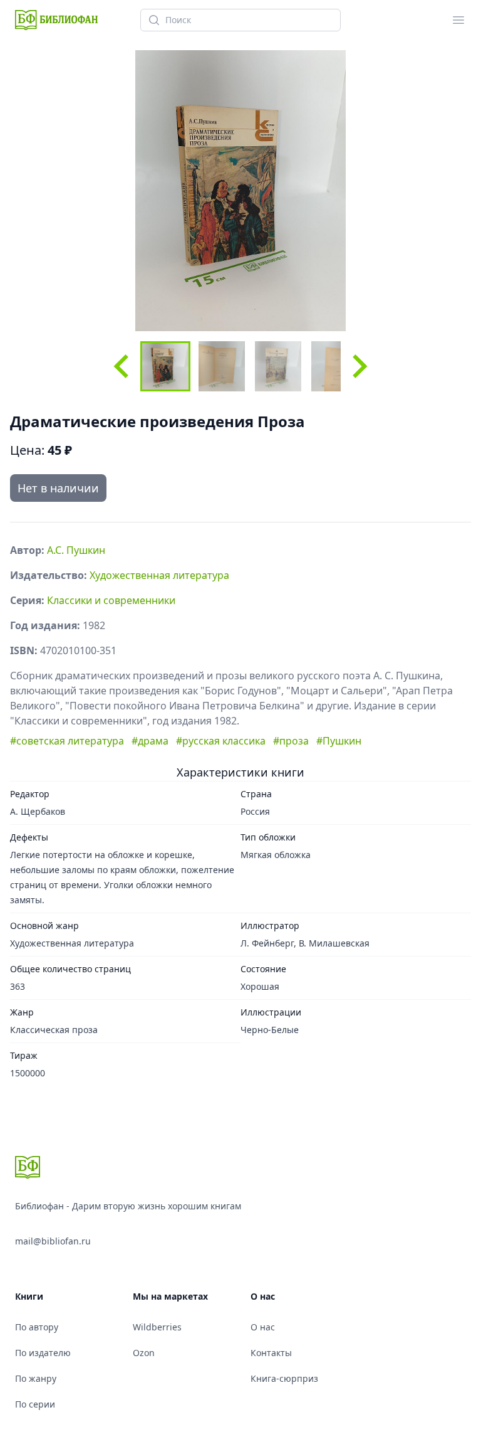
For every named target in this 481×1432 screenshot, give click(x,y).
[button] (165, 366)
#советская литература (67, 741)
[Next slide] (358, 366)
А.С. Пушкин (76, 550)
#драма (150, 741)
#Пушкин (338, 741)
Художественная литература (159, 575)
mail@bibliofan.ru (53, 1241)
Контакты (271, 1353)
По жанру (35, 1378)
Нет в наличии (58, 488)
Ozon (144, 1353)
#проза (291, 741)
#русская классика (221, 741)
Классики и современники (111, 600)
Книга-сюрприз (284, 1378)
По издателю (43, 1353)
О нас (263, 1327)
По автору (36, 1327)
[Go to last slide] (122, 366)
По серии (35, 1404)
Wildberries (157, 1327)
